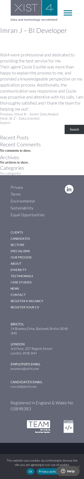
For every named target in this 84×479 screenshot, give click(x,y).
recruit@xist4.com (23, 386)
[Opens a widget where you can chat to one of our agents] (68, 471)
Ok (31, 471)
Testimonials (22, 276)
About (16, 263)
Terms (16, 194)
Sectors (17, 245)
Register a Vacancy (27, 301)
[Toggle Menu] (68, 12)
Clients (17, 232)
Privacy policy (48, 471)
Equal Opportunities (28, 214)
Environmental (23, 201)
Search (5, 123)
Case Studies (21, 282)
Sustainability (22, 208)
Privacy (17, 187)
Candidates (20, 238)
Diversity (18, 270)
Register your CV (25, 307)
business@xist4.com (25, 369)
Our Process (21, 257)
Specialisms (20, 251)
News (15, 288)
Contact (18, 295)
